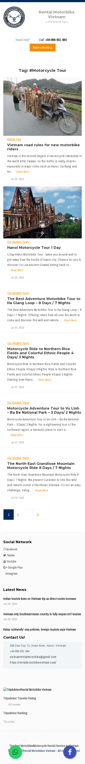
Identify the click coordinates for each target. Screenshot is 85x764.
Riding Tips (14, 139)
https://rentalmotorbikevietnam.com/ (33, 662)
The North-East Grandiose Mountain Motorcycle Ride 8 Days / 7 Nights (41, 466)
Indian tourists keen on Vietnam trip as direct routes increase (39, 599)
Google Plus (15, 567)
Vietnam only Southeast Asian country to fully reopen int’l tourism (42, 614)
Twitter (10, 555)
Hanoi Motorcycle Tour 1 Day (34, 248)
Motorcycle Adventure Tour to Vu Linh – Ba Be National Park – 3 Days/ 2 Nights (44, 410)
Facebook (11, 549)
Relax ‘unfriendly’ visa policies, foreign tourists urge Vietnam (39, 629)
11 (37, 514)
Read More (22, 172)
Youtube (11, 561)
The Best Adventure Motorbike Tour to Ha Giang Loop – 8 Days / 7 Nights (43, 301)
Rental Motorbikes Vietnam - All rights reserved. (51, 751)
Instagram (11, 573)
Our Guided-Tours (18, 242)
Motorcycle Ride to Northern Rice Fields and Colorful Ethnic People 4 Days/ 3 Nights (40, 353)
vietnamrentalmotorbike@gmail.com (33, 657)
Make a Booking (42, 47)
